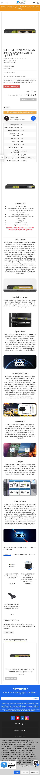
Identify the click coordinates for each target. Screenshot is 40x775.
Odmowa (25, 772)
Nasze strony (19, 730)
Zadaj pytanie (9, 632)
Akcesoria (7, 554)
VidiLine (13, 62)
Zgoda (17, 772)
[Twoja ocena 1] (15, 58)
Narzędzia (19, 736)
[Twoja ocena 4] (22, 58)
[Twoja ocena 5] (25, 58)
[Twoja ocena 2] (17, 58)
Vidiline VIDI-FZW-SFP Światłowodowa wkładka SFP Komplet (12, 576)
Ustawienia (34, 772)
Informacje (19, 723)
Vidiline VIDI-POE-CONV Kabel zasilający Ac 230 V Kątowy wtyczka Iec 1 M (12, 606)
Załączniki (31, 554)
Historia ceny (7, 66)
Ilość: (27, 91)
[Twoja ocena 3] (20, 58)
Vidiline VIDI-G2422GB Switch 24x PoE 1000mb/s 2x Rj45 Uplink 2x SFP (20, 670)
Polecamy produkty (19, 554)
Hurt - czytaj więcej (12, 87)
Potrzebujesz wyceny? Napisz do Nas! (21, 112)
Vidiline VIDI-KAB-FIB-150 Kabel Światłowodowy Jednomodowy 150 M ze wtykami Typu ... (28, 577)
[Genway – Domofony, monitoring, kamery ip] (20, 2)
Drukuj (7, 107)
